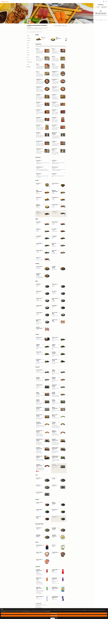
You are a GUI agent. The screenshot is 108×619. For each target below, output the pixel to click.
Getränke (28, 66)
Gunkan (28, 59)
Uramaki (28, 54)
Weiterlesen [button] (64, 46)
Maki (27, 50)
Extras (28, 64)
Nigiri (28, 45)
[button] (5, 1)
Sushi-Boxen (29, 38)
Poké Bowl (28, 40)
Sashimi (28, 47)
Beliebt (28, 35)
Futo (27, 57)
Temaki (28, 52)
